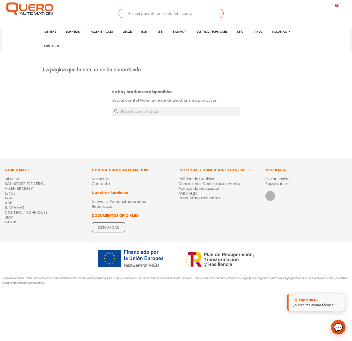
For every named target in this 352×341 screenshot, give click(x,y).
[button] (108, 227)
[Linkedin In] (270, 196)
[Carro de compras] (335, 7)
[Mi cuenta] (311, 18)
